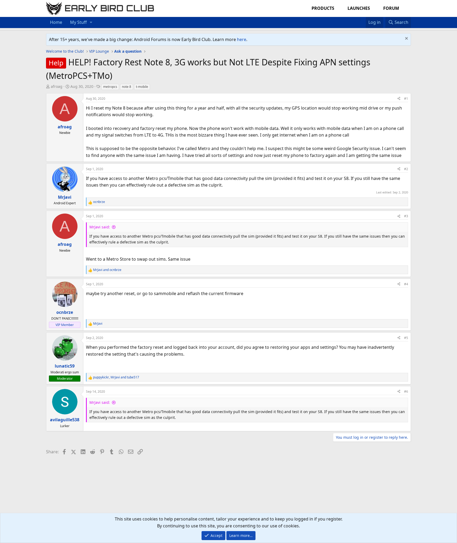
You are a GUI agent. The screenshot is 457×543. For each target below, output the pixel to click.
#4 (406, 284)
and (107, 270)
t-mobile (142, 86)
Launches (359, 8)
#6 (406, 391)
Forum (391, 8)
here (241, 39)
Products (323, 8)
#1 (406, 98)
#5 (406, 338)
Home (56, 22)
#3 (406, 216)
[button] (91, 22)
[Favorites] (363, 19)
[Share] (398, 98)
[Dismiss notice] (406, 39)
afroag (56, 86)
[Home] (357, 19)
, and (116, 377)
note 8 (126, 86)
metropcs (110, 86)
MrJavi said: (99, 226)
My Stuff (78, 22)
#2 (406, 169)
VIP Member (65, 325)
